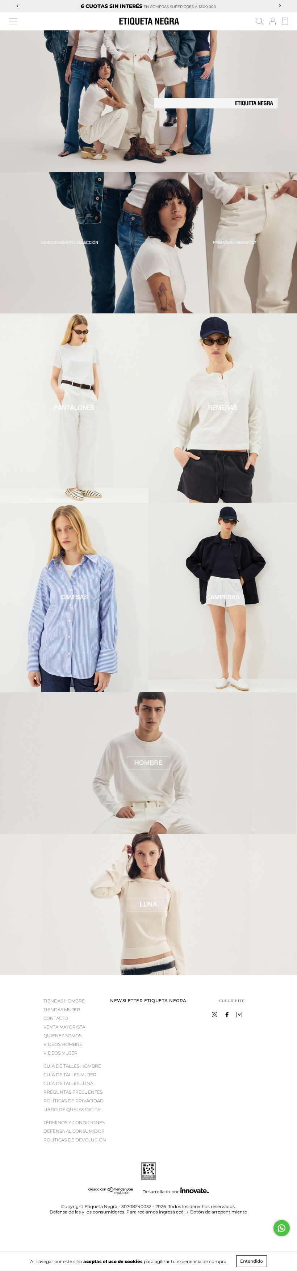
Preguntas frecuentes (73, 1092)
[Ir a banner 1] (148, 101)
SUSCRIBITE (232, 1001)
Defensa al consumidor (74, 1131)
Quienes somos (62, 1035)
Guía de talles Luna (68, 1083)
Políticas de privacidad (73, 1100)
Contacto (55, 1018)
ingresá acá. (172, 1212)
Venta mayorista (64, 1027)
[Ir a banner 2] (148, 904)
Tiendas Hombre (64, 1001)
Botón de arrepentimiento (218, 1212)
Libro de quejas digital (73, 1109)
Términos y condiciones (74, 1122)
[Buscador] (260, 22)
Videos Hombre (62, 1044)
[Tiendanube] (111, 1192)
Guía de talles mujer (69, 1074)
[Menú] (13, 21)
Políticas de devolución (74, 1140)
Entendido (251, 1261)
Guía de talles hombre (72, 1066)
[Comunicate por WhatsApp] (281, 1228)
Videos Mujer (60, 1053)
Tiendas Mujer (61, 1009)
